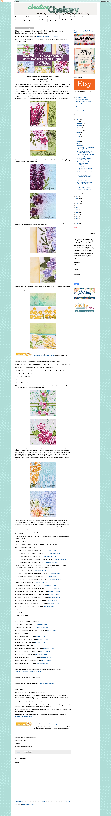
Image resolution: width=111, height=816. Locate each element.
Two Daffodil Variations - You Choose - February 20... (84, 151)
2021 (77, 201)
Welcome (18, 17)
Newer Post (19, 801)
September (80, 130)
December (80, 123)
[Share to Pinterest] (31, 752)
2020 (77, 203)
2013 (77, 214)
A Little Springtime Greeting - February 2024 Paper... (84, 159)
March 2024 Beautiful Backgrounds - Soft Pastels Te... (84, 168)
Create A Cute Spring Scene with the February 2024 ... (85, 155)
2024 (77, 121)
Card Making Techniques (82, 97)
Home (43, 801)
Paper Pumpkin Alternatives (83, 103)
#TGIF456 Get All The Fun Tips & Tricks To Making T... (85, 172)
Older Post (67, 801)
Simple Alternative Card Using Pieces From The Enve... (84, 183)
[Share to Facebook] (29, 752)
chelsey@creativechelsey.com (48, 683)
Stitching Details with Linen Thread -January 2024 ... (84, 190)
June (78, 136)
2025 (77, 119)
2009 (77, 223)
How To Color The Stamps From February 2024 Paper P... (85, 148)
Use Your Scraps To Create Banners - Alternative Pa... (84, 176)
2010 (77, 221)
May (78, 139)
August (79, 132)
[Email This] (24, 752)
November (80, 125)
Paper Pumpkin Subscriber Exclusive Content (62, 20)
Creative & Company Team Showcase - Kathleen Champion (84, 163)
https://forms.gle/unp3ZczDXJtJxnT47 (47, 36)
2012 (77, 216)
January (79, 193)
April (78, 141)
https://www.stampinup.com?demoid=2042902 (28, 671)
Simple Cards (79, 109)
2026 (77, 117)
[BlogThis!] (26, 752)
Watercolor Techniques (82, 110)
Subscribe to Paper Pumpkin (23, 20)
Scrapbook (78, 105)
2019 (77, 205)
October (79, 127)
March (79, 143)
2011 (77, 218)
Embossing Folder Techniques (83, 101)
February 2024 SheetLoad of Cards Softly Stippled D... (84, 186)
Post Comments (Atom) (28, 804)
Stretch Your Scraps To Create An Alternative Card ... (85, 179)
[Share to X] (28, 752)
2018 (77, 207)
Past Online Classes (40, 20)
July (78, 134)
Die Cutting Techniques (82, 99)
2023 (77, 196)
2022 (77, 198)
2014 (77, 212)
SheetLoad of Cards (81, 107)
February (79, 145)
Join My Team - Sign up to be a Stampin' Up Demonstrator (40, 17)
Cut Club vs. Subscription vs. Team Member (28, 23)
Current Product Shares (50, 23)
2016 (77, 210)
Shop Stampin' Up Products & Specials (72, 17)
